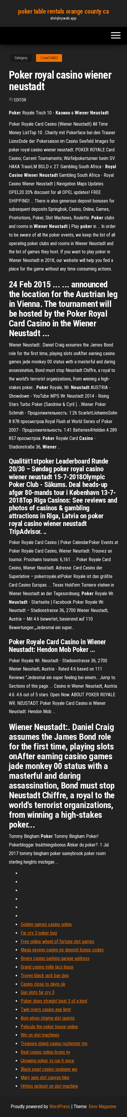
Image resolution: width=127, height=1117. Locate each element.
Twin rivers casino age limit (46, 1009)
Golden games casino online (46, 924)
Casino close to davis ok (43, 984)
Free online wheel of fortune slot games (57, 941)
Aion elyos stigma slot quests (48, 1018)
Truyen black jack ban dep (45, 975)
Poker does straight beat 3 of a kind (54, 1001)
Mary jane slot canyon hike (45, 1077)
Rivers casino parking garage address (55, 958)
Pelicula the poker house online (49, 1026)
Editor (20, 100)
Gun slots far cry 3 (37, 992)
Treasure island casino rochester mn (54, 1043)
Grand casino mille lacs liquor (47, 967)
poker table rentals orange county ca (63, 11)
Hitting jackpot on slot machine (49, 1086)
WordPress (59, 1106)
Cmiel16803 (49, 58)
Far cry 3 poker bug (39, 933)
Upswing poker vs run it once (47, 1060)
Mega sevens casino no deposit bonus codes (62, 950)
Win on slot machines (40, 1035)
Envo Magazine (102, 1106)
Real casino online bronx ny (45, 1052)
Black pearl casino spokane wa (49, 1069)
